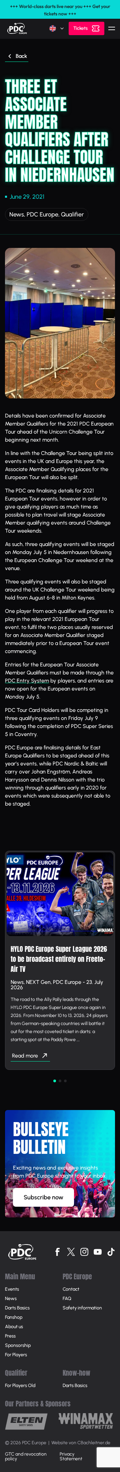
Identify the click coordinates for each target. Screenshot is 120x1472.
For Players (16, 1355)
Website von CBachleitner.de (80, 1443)
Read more (25, 1055)
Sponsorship (18, 1345)
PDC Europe (42, 214)
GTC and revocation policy (26, 1456)
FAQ (67, 1298)
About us (14, 1326)
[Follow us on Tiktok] (111, 1252)
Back (21, 56)
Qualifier (72, 214)
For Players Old (20, 1385)
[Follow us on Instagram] (84, 1252)
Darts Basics (17, 1308)
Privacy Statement (71, 1456)
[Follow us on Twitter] (71, 1252)
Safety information (82, 1308)
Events (12, 1289)
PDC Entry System (27, 680)
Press (10, 1336)
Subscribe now (43, 1197)
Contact (71, 1289)
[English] (57, 28)
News (16, 214)
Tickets (80, 28)
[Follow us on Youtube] (98, 1252)
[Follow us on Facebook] (58, 1252)
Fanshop (13, 1317)
